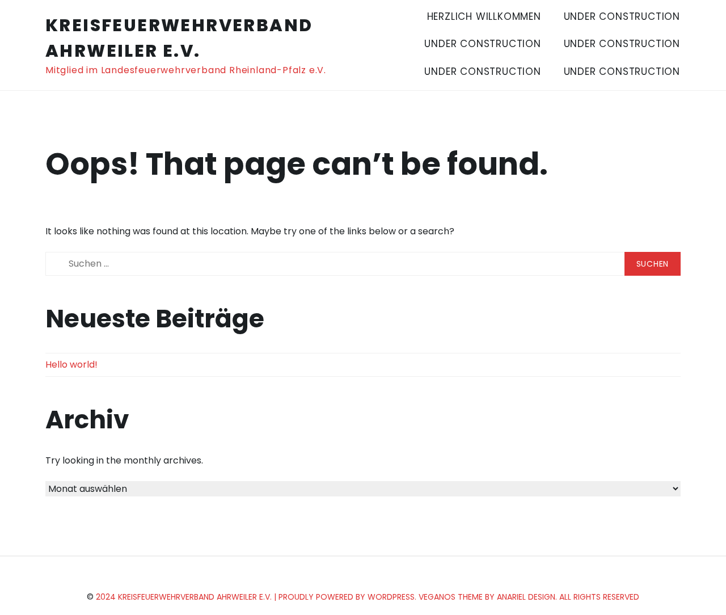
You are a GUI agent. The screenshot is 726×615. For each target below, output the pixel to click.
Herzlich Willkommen (484, 16)
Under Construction (622, 16)
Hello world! (71, 364)
